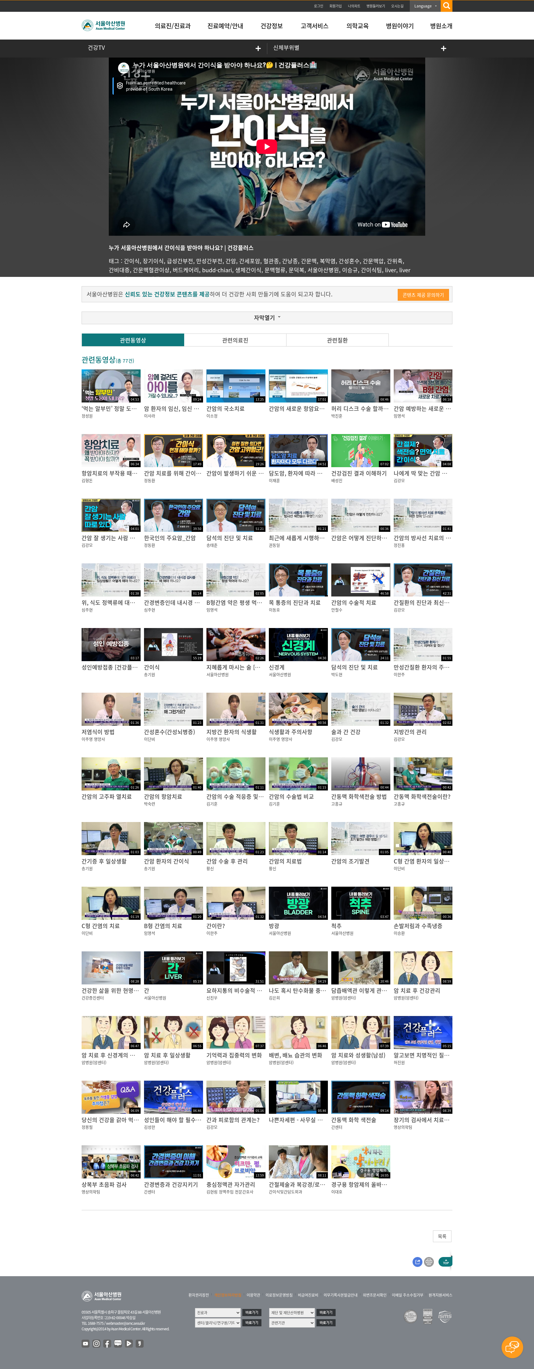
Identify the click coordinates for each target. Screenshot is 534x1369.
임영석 (399, 416)
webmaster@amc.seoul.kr (125, 1323)
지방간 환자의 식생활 (231, 732)
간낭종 (290, 261)
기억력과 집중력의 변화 (234, 1055)
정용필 (87, 1127)
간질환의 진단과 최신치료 (424, 602)
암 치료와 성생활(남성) (358, 1055)
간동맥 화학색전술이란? (422, 796)
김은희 (274, 998)
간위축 (395, 261)
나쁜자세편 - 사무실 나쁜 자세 (304, 1120)
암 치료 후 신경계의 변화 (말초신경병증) (129, 1055)
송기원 (149, 674)
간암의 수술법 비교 (291, 796)
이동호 (274, 610)
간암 (231, 261)
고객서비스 (314, 25)
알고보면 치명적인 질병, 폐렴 (428, 1055)
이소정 (212, 416)
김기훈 (212, 804)
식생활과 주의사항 (290, 732)
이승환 (399, 933)
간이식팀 (371, 270)
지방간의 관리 (410, 732)
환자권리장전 (199, 1295)
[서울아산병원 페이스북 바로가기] (107, 1344)
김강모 (399, 480)
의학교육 (357, 25)
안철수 (336, 610)
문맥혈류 (275, 270)
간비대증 (119, 270)
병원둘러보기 (376, 6)
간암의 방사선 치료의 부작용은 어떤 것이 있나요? (452, 538)
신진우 (212, 998)
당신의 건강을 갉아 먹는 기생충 (119, 1120)
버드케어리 (186, 270)
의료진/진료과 (173, 25)
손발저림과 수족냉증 (418, 926)
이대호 (336, 1192)
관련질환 (337, 340)
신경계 (277, 667)
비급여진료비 (308, 1295)
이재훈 (274, 480)
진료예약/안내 (225, 25)
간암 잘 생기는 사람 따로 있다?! (119, 538)
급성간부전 (180, 261)
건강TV (96, 47)
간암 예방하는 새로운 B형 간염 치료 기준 (442, 408)
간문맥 (309, 261)
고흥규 (336, 804)
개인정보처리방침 (227, 1295)
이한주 (399, 674)
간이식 (132, 261)
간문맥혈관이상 (151, 270)
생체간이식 (248, 270)
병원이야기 (400, 25)
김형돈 (87, 480)
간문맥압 (373, 261)
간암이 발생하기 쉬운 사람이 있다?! (248, 473)
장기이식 (153, 261)
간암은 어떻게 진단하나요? (363, 538)
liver (390, 270)
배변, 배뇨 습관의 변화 (295, 1055)
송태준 (212, 545)
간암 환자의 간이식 (166, 861)
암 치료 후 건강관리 (417, 990)
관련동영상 (133, 340)
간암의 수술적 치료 (353, 602)
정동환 (149, 480)
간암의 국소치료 (225, 408)
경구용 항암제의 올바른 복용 (365, 1184)
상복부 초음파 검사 (104, 1184)
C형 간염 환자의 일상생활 (424, 861)
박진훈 (336, 416)
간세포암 (249, 261)
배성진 (336, 480)
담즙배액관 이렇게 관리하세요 (367, 990)
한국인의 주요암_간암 (170, 538)
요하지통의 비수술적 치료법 (239, 990)
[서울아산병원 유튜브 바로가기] (86, 1344)
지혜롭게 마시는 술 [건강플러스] (244, 667)
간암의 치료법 (285, 861)
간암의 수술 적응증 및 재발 (238, 796)
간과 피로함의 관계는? (233, 1120)
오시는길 (397, 6)
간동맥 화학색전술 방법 (359, 796)
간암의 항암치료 (163, 796)
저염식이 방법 (98, 732)
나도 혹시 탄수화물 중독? (299, 990)
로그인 (318, 6)
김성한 (149, 1127)
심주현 (87, 610)
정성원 (87, 416)
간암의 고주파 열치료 (107, 796)
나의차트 (354, 6)
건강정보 (272, 25)
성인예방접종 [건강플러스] (113, 667)
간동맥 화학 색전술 (353, 1120)
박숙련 (149, 804)
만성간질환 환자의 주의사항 (427, 667)
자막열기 (264, 317)
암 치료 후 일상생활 (167, 1055)
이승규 (350, 270)
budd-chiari (217, 270)
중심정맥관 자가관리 (230, 1184)
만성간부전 (209, 261)
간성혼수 (349, 261)
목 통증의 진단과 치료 (295, 602)
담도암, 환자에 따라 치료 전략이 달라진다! (319, 473)
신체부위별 (286, 47)
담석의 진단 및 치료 (229, 538)
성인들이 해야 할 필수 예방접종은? (185, 1120)
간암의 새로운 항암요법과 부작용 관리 (314, 408)
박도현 (336, 674)
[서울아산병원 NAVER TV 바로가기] (129, 1344)
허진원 (399, 1062)
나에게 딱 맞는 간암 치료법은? (430, 473)
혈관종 (271, 261)
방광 (274, 926)
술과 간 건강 (346, 732)
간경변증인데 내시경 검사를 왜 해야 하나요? (196, 602)
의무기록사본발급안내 (341, 1295)
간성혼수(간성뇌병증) (169, 732)
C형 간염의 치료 (101, 926)
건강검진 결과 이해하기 (359, 473)
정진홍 (399, 545)
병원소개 (441, 25)
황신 (210, 868)
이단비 (149, 739)
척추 (336, 926)
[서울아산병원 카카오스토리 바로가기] (140, 1344)
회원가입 (335, 6)
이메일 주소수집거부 (407, 1295)
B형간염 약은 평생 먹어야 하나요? (246, 602)
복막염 (328, 261)
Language (423, 6)
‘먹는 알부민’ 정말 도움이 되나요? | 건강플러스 (137, 408)
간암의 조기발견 (350, 861)
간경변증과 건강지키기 (171, 1184)
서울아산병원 (323, 270)
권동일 (274, 545)
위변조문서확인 (375, 1295)
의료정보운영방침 (279, 1295)
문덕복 (296, 270)
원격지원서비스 (440, 1295)
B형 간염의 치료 (163, 926)
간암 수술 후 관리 (227, 861)
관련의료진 (235, 340)
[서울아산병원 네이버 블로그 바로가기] (118, 1344)
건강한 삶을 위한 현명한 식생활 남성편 (127, 990)
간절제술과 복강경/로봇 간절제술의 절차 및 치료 (326, 1184)
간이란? (215, 926)
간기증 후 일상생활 (104, 861)
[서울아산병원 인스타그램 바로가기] (96, 1344)
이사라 (149, 416)
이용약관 (253, 1295)
